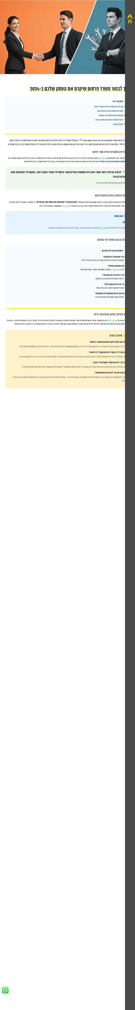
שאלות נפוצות (118, 124)
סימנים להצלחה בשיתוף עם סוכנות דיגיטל (109, 120)
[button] (130, 505)
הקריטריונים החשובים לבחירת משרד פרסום (108, 107)
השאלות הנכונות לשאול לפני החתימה (111, 115)
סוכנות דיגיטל (66, 206)
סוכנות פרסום (102, 158)
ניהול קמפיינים (115, 270)
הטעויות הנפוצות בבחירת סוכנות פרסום (110, 111)
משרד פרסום (102, 228)
